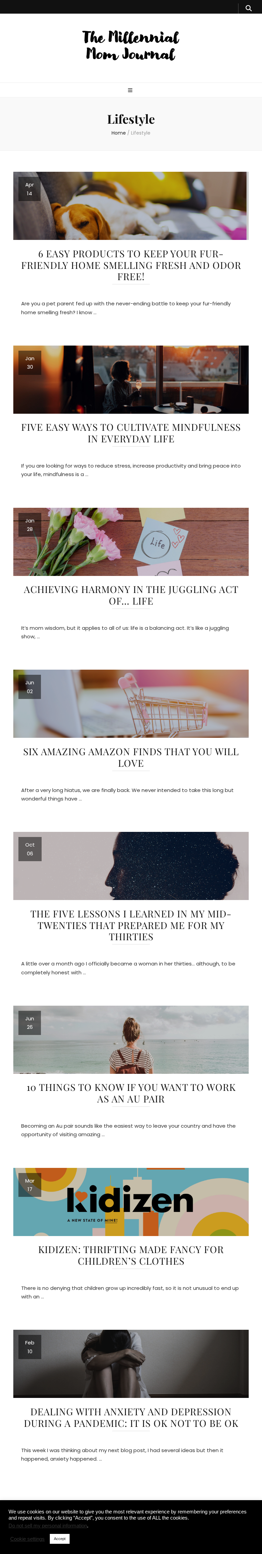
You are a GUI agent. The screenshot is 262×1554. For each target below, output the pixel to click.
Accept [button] (60, 1539)
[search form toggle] (249, 8)
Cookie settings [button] (27, 1539)
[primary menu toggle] (131, 90)
